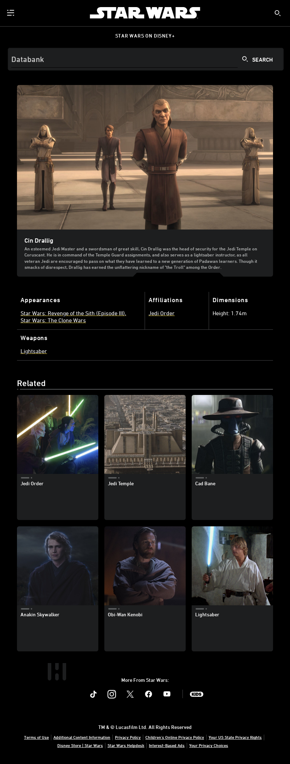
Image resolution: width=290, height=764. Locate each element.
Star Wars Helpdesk (126, 745)
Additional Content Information (81, 737)
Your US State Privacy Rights (235, 737)
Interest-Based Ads (167, 745)
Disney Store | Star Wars (80, 745)
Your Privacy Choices (208, 745)
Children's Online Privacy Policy (174, 737)
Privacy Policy (128, 737)
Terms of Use (36, 737)
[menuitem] (11, 12)
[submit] (277, 13)
